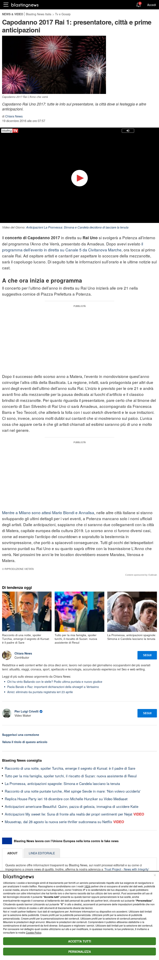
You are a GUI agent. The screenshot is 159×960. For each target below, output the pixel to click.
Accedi (151, 5)
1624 (87, 886)
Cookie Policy (33, 932)
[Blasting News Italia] (25, 4)
